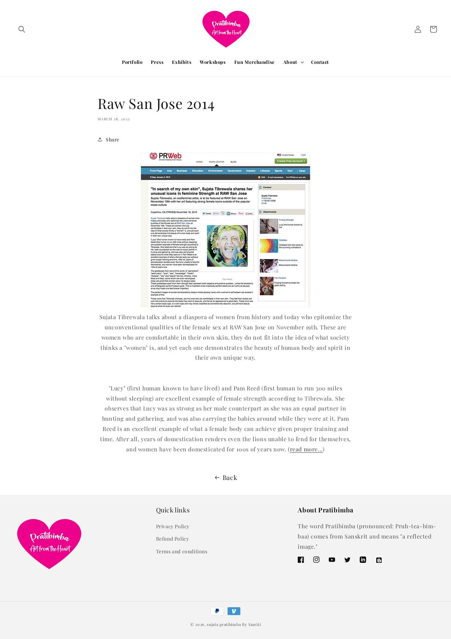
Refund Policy (172, 538)
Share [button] (112, 139)
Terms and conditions (182, 551)
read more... (306, 449)
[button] (22, 29)
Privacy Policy (173, 526)
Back (230, 477)
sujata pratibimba (224, 624)
